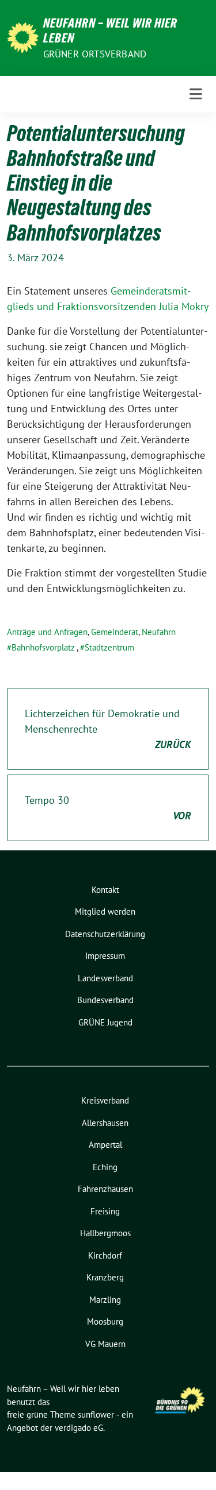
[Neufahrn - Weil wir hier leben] (23, 36)
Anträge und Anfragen (47, 631)
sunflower (96, 1414)
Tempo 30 (108, 808)
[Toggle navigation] (196, 94)
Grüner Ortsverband (95, 54)
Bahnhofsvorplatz (43, 647)
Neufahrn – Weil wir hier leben (110, 30)
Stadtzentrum (109, 647)
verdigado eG (79, 1427)
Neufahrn (159, 631)
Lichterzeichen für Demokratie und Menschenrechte (108, 729)
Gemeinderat (114, 631)
